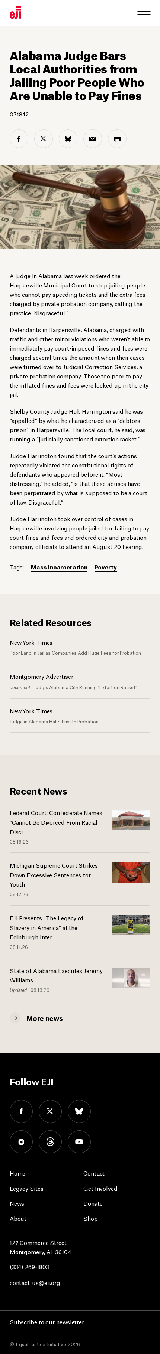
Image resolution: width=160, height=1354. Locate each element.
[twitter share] (43, 138)
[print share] (117, 138)
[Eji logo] (15, 12)
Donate (92, 1203)
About (18, 1218)
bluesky (79, 1111)
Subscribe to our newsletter (47, 1321)
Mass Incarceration (59, 567)
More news (44, 1017)
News (17, 1203)
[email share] (92, 138)
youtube (79, 1141)
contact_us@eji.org (35, 1282)
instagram (21, 1141)
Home (18, 1173)
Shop (90, 1218)
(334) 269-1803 (29, 1266)
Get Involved (100, 1188)
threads (50, 1141)
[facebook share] (19, 138)
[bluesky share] (68, 138)
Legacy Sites (27, 1188)
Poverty (106, 567)
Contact (94, 1173)
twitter (50, 1111)
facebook (21, 1111)
